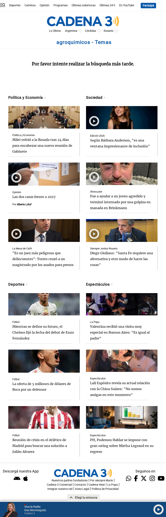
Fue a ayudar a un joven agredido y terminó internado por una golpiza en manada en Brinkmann (120, 202)
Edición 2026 (97, 135)
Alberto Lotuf (24, 204)
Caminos (30, 5)
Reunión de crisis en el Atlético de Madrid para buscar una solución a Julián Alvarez (39, 446)
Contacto (80, 484)
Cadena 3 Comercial (59, 484)
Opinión (44, 5)
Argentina (71, 31)
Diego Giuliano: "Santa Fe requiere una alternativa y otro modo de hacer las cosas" (121, 259)
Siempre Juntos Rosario (103, 248)
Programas (60, 5)
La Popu (94, 321)
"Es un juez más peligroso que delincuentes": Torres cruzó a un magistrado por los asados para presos (42, 259)
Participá (148, 5)
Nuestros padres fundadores (70, 480)
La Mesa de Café (22, 248)
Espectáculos (98, 284)
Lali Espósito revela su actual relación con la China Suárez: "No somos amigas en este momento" (120, 389)
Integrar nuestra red (59, 489)
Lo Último (55, 31)
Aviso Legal (82, 489)
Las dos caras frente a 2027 (34, 197)
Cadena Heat (96, 484)
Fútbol (15, 321)
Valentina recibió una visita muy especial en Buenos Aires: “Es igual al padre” (120, 332)
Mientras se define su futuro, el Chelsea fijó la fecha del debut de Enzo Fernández (43, 332)
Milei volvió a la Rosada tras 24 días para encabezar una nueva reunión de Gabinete (42, 145)
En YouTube (126, 5)
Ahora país (96, 191)
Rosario (108, 31)
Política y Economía (26, 97)
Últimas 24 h (107, 5)
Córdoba (90, 31)
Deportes (14, 5)
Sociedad (94, 97)
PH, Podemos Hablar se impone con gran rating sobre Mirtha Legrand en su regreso (121, 446)
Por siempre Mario (101, 480)
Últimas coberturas (84, 5)
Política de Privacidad (105, 489)
